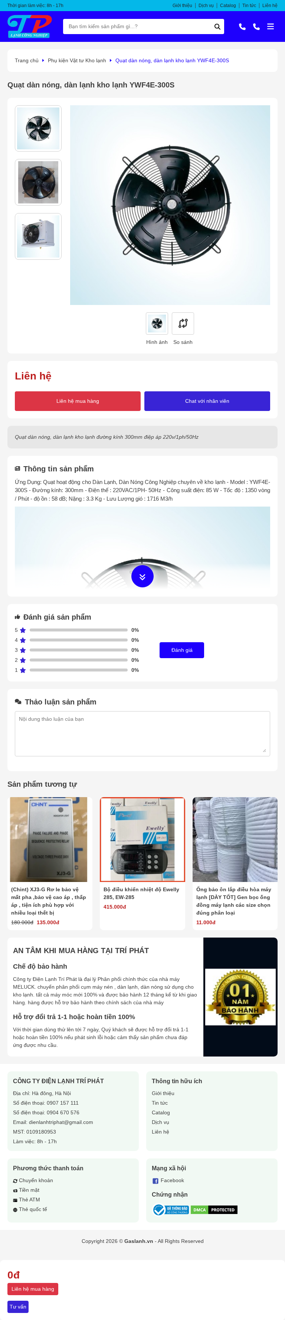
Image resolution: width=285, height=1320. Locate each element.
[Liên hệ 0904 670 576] (256, 26)
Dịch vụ (206, 5)
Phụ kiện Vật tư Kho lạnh (77, 60)
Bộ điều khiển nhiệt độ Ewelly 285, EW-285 (141, 893)
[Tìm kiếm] (217, 26)
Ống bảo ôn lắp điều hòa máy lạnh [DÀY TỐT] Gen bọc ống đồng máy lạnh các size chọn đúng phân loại (233, 901)
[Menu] (270, 26)
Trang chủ (27, 60)
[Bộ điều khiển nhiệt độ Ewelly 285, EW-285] (142, 839)
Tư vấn (18, 1307)
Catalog (228, 5)
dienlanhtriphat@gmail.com (61, 1122)
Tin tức (249, 5)
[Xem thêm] (142, 576)
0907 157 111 (63, 1103)
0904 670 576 (63, 1112)
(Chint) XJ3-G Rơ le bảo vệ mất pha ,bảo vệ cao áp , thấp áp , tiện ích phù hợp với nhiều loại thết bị (48, 901)
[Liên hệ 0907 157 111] (242, 26)
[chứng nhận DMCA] (214, 1209)
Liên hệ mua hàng (77, 401)
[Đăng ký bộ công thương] (170, 1210)
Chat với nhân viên (207, 401)
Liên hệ (270, 5)
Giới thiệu (182, 5)
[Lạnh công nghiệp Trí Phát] (29, 26)
